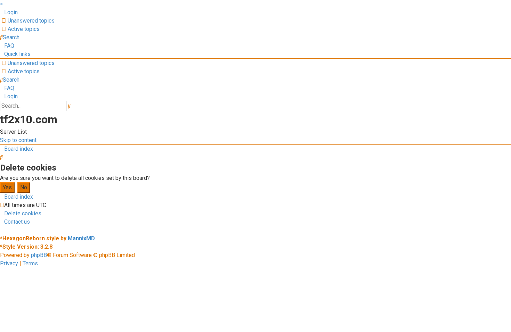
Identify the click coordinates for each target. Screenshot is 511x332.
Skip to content (18, 140)
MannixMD (81, 238)
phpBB (39, 255)
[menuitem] (9, 12)
